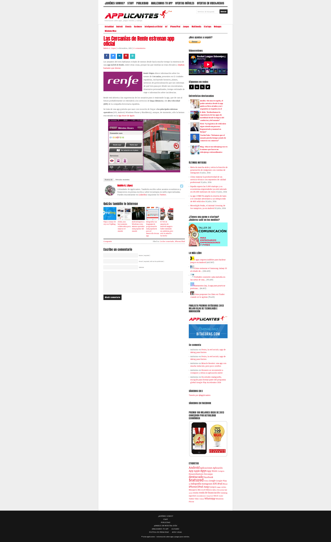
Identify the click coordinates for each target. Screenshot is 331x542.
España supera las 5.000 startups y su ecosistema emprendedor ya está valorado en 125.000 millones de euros (208, 189)
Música (209, 490)
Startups (207, 26)
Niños (215, 490)
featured (196, 479)
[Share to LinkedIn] (119, 58)
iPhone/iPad (175, 26)
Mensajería (193, 490)
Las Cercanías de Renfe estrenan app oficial (138, 41)
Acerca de (108, 180)
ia (189, 484)
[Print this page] (132, 58)
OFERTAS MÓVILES (184, 3)
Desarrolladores (196, 473)
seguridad (192, 496)
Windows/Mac (110, 31)
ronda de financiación (209, 492)
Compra (221, 471)
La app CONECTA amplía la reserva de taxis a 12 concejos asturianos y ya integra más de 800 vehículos (208, 199)
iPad (219, 483)
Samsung (223, 493)
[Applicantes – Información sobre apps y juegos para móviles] (139, 18)
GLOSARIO (175, 529)
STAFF (130, 3)
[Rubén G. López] (110, 194)
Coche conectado (167, 241)
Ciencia (128, 26)
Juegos (186, 26)
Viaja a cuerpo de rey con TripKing (109, 223)
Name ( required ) (144, 255)
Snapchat (209, 496)
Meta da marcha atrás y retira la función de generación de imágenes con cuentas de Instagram (209, 170)
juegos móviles (221, 487)
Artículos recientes (122, 180)
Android (119, 26)
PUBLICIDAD (142, 3)
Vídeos (201, 499)
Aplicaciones (206, 467)
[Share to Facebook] (106, 58)
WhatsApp (210, 498)
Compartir (107, 241)
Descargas (208, 474)
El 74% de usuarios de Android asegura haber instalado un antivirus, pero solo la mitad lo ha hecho (166, 229)
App (191, 470)
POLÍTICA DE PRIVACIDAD (159, 532)
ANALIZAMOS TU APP (162, 3)
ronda (195, 492)
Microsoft (202, 490)
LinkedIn (142, 194)
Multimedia (196, 26)
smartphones (201, 496)
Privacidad (220, 490)
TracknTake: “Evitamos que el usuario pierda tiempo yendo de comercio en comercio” (213, 138)
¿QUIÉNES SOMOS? (115, 3)
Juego (207, 486)
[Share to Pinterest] (126, 58)
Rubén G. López (109, 48)
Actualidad (109, 26)
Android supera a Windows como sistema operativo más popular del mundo (138, 226)
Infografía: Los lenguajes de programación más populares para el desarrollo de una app (152, 229)
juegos (213, 487)
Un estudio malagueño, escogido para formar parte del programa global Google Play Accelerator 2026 (208, 380)
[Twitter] (181, 186)
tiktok (215, 496)
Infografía (196, 483)
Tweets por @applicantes (199, 395)
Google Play (221, 480)
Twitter (163, 194)
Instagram (207, 483)
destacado (196, 477)
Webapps (217, 26)
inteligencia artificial (153, 26)
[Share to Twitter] (113, 58)
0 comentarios (139, 48)
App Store (212, 470)
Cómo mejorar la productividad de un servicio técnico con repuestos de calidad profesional (208, 179)
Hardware (138, 26)
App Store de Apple (126, 115)
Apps (203, 471)
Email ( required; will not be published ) (151, 261)
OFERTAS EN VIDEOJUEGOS (210, 3)
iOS (215, 483)
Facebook (208, 477)
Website (141, 267)
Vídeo (197, 499)
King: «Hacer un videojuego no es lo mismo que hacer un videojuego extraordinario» (213, 149)
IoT (166, 26)
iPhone (225, 484)
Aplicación (218, 467)
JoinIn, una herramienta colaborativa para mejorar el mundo (124, 226)
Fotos (206, 481)
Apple (197, 470)
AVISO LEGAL (177, 532)
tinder (221, 496)
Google (212, 480)
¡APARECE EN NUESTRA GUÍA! (165, 525)
